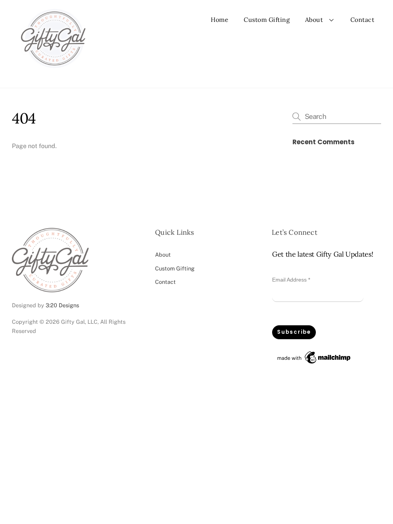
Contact (362, 19)
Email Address (291, 280)
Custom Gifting (267, 19)
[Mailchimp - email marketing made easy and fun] (314, 364)
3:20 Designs (62, 305)
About (314, 19)
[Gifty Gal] (53, 74)
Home (219, 19)
